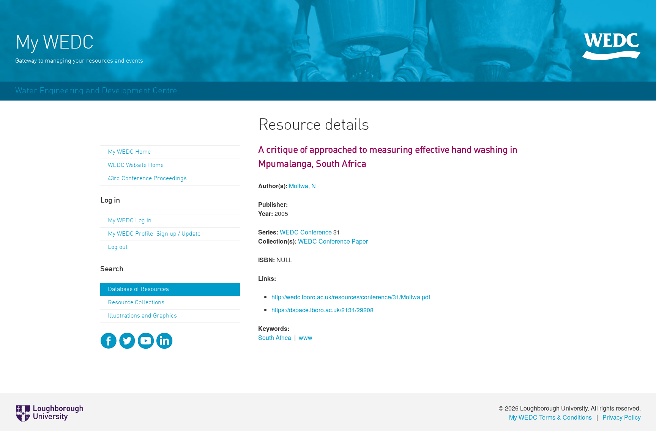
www (305, 337)
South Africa (274, 337)
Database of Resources (138, 289)
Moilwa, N (302, 185)
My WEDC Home (129, 152)
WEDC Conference (306, 232)
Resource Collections (136, 303)
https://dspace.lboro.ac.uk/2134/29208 (322, 309)
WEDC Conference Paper (333, 241)
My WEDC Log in (129, 221)
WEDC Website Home (136, 165)
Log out (118, 247)
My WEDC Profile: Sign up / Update (154, 234)
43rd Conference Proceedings (147, 179)
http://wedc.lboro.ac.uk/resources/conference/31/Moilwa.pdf (350, 297)
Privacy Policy (621, 417)
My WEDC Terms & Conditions (550, 417)
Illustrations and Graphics (142, 316)
